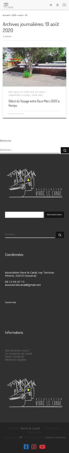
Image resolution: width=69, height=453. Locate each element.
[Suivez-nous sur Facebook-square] (26, 447)
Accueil (6, 15)
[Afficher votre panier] (57, 5)
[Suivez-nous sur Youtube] (42, 447)
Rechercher (54, 215)
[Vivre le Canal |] (8, 4)
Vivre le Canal (30, 428)
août (20, 15)
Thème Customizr (55, 437)
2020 (14, 15)
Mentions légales (15, 359)
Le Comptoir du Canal (18, 353)
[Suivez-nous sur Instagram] (33, 447)
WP (21, 437)
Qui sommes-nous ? (17, 350)
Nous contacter (14, 356)
